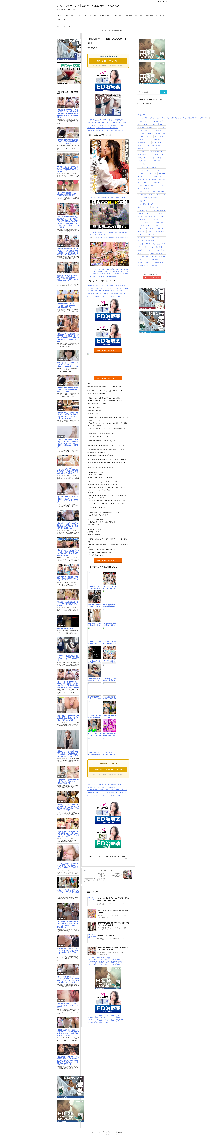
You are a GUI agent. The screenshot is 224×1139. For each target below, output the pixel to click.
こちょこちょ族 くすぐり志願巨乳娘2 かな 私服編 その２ (110, 237)
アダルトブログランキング (152, 277)
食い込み (157, 142)
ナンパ (161, 191)
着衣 (141, 210)
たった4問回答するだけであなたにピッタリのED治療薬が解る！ (108, 293)
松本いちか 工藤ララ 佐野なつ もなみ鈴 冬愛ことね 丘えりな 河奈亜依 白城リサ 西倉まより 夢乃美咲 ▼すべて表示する (173, 118)
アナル (160, 234)
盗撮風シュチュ (144, 262)
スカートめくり (144, 244)
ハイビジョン (157, 121)
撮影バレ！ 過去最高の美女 (106, 935)
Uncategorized (69, 26)
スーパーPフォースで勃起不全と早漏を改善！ (102, 787)
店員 (141, 259)
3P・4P (142, 247)
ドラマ (161, 216)
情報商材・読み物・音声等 (147, 265)
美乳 (162, 173)
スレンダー (143, 170)
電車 (126, 858)
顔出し (142, 155)
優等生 (142, 194)
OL (141, 148)
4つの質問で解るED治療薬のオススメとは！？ (100, 1022)
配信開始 (142, 176)
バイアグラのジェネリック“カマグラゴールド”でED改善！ (106, 120)
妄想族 (159, 262)
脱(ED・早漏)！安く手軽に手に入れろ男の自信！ (103, 128)
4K (156, 219)
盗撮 (115, 856)
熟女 (151, 133)
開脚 (151, 194)
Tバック (142, 164)
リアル (103, 856)
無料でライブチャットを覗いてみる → (108, 769)
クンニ (160, 250)
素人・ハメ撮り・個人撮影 (147, 198)
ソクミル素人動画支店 (156, 145)
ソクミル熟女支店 (157, 155)
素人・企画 (156, 237)
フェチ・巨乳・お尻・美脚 (147, 204)
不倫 (154, 256)
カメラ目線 (157, 247)
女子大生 (143, 130)
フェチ (141, 237)
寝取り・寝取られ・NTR (147, 179)
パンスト (150, 210)
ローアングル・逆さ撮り (147, 167)
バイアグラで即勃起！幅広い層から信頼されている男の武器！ (105, 1017)
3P (140, 228)
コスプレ (160, 185)
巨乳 (141, 115)
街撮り (142, 158)
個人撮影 (161, 210)
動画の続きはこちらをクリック (108, 350)
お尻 (92, 856)
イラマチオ (158, 225)
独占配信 (151, 127)
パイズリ (142, 216)
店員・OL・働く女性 (145, 185)
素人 (119, 856)
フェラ (142, 151)
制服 (107, 856)
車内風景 (124, 856)
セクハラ (142, 182)
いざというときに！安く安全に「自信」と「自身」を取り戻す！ (105, 1016)
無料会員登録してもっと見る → (108, 61)
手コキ (152, 216)
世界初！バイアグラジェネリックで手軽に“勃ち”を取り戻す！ (107, 130)
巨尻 (141, 250)
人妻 (141, 139)
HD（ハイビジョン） (145, 188)
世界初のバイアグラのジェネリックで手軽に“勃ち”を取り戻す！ (108, 285)
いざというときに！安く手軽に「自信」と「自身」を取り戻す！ (105, 963)
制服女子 (160, 133)
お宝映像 (142, 173)
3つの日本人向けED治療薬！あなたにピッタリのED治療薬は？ (107, 790)
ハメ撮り (157, 130)
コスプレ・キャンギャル (146, 191)
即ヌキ (150, 228)
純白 (158, 170)
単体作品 (157, 124)
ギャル (157, 158)
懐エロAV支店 (156, 253)
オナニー (161, 194)
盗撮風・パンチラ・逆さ (155, 231)
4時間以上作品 (144, 213)
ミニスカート (144, 136)
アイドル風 (156, 148)
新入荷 (157, 176)
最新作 (142, 201)
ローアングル (143, 222)
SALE (153, 173)
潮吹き (142, 207)
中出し (142, 121)
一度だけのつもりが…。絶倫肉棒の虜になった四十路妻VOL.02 (107, 197)
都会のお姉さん (157, 151)
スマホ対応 (143, 256)
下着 (151, 250)
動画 (141, 231)
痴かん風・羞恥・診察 (146, 241)
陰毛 (151, 234)
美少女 (159, 136)
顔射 (141, 234)
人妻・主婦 (156, 139)
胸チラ (142, 142)
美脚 (157, 161)
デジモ (142, 219)
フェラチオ (157, 207)
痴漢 (111, 856)
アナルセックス (159, 244)
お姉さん (158, 222)
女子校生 (160, 228)
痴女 (162, 179)
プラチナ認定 (155, 259)
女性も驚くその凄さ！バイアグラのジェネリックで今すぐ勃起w (108, 122)
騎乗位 (157, 182)
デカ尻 (142, 161)
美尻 (162, 127)
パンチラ (97, 856)
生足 (141, 133)
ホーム (60, 26)
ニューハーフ (143, 225)
